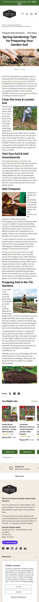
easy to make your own (13, 252)
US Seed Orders (20, 2)
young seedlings (24, 93)
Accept (18, 587)
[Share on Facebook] (14, 393)
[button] (31, 14)
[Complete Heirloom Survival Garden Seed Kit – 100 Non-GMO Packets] (27, 413)
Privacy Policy (28, 581)
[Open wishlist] (36, 301)
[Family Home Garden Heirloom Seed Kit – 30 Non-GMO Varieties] (10, 413)
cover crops (6, 140)
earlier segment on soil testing (17, 161)
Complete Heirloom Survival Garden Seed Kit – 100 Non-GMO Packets (27, 429)
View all (34, 401)
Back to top (20, 476)
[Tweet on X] (10, 393)
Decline (18, 592)
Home (3, 25)
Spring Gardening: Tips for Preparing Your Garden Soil (16, 26)
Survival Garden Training (13, 25)
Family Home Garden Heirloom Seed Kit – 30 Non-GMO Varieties (9, 428)
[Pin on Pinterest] (19, 393)
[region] (19, 468)
